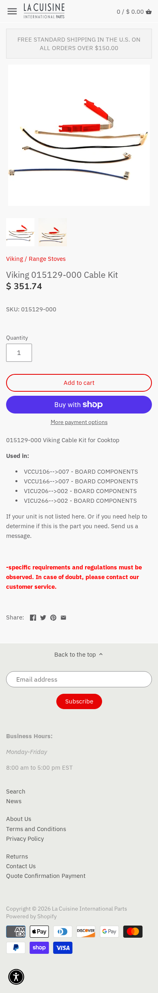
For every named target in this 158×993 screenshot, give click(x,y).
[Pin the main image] (53, 616)
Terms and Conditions (36, 829)
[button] (16, 977)
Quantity (17, 337)
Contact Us (21, 866)
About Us (18, 819)
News (13, 801)
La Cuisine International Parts (89, 908)
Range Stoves (47, 258)
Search (16, 791)
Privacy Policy (25, 838)
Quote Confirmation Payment (45, 876)
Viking (14, 258)
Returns (17, 856)
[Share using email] (63, 616)
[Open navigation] (12, 11)
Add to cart (79, 382)
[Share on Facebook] (33, 616)
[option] (20, 232)
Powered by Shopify (31, 916)
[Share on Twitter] (43, 616)
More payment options (79, 422)
